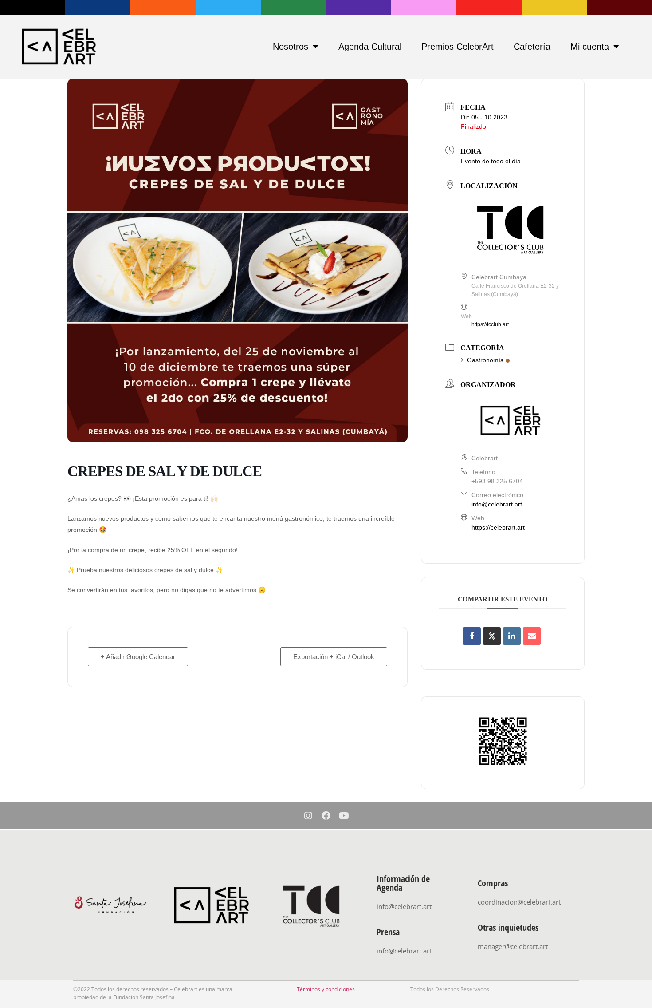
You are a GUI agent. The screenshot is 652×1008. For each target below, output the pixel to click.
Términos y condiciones (326, 989)
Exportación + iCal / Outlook (333, 656)
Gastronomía (485, 360)
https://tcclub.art (490, 324)
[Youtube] (343, 815)
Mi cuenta (589, 46)
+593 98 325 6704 (497, 481)
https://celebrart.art (498, 527)
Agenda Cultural (369, 46)
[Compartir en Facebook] (472, 636)
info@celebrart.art (496, 504)
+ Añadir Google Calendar (138, 656)
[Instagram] (308, 815)
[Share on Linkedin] (512, 636)
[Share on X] (492, 636)
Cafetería (532, 46)
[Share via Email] (532, 636)
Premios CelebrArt (457, 46)
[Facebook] (326, 815)
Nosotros (290, 46)
